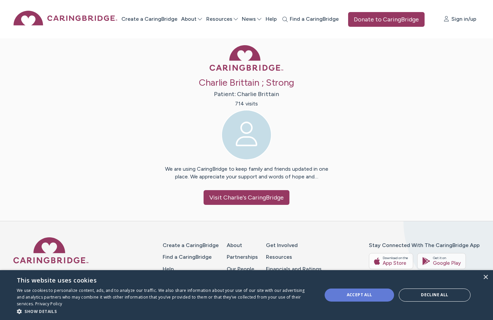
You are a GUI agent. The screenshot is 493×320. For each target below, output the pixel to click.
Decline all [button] (434, 295)
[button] (165, 311)
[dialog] (246, 295)
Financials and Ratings (294, 269)
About (189, 19)
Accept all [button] (359, 295)
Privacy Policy (48, 304)
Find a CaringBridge (187, 257)
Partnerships (242, 257)
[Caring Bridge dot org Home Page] (65, 23)
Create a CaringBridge (149, 19)
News (249, 19)
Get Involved (282, 245)
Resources (219, 19)
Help (271, 19)
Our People (240, 269)
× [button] (485, 277)
